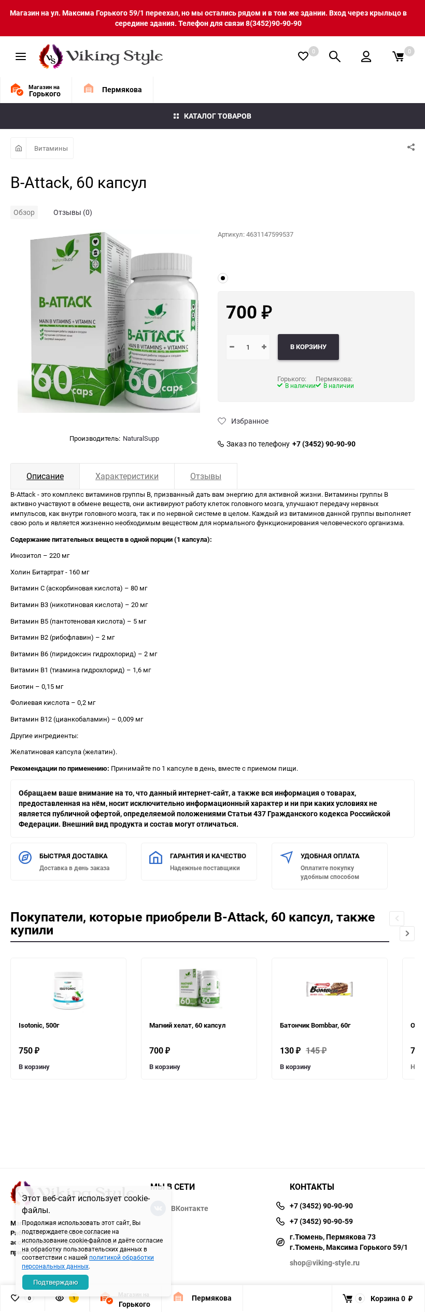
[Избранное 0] (303, 56)
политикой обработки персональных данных (88, 1261)
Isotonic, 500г (39, 1025)
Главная (18, 148)
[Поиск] (335, 56)
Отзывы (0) (72, 212)
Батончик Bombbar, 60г (315, 1025)
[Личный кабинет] (366, 56)
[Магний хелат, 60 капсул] (199, 989)
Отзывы (205, 476)
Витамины (51, 148)
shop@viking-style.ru (325, 1262)
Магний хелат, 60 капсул (187, 1025)
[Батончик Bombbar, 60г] (329, 989)
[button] (407, 933)
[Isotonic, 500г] (68, 989)
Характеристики (127, 476)
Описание (45, 476)
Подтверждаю (55, 1282)
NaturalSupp (141, 438)
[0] (398, 56)
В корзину (34, 1066)
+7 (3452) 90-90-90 (324, 444)
